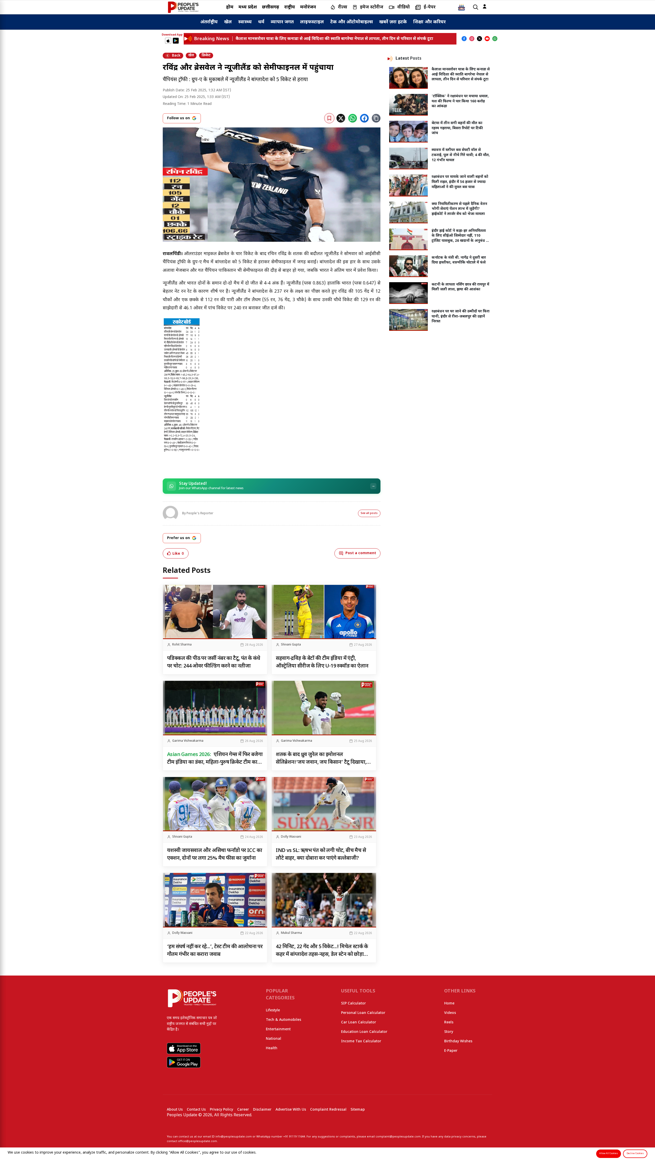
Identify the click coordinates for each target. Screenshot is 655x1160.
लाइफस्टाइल (312, 22)
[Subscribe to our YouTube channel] (487, 38)
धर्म (261, 22)
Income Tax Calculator (361, 1041)
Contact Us (196, 1109)
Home (449, 1003)
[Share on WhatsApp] (352, 118)
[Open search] (475, 7)
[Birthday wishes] (461, 7)
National (273, 1038)
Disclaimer (262, 1109)
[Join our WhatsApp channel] (494, 38)
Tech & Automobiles (283, 1019)
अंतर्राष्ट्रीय (209, 22)
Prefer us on (178, 538)
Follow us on (178, 118)
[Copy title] (376, 118)
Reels (448, 1022)
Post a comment (360, 553)
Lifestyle (273, 1010)
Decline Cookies (635, 1153)
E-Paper (450, 1050)
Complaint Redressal (328, 1109)
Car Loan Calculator (358, 1022)
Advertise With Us (291, 1109)
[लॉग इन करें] (484, 6)
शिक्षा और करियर (429, 22)
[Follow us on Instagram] (471, 38)
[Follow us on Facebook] (464, 38)
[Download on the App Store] (168, 41)
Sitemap (358, 1109)
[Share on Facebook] (364, 118)
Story (448, 1032)
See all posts (369, 513)
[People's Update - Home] (183, 7)
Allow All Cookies (608, 1153)
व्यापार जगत (282, 22)
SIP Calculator (353, 1003)
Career (243, 1109)
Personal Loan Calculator (363, 1013)
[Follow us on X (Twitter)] (479, 38)
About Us (175, 1109)
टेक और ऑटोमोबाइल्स (351, 22)
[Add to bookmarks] (329, 118)
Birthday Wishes (458, 1041)
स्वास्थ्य (245, 22)
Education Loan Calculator (364, 1032)
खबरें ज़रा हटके (393, 22)
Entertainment (278, 1029)
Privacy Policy (221, 1109)
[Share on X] (340, 118)
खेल (228, 22)
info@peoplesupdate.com (233, 1137)
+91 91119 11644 (294, 1137)
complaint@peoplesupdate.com (398, 1137)
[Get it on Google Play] (176, 41)
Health (271, 1048)
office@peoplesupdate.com (197, 1141)
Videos (450, 1013)
